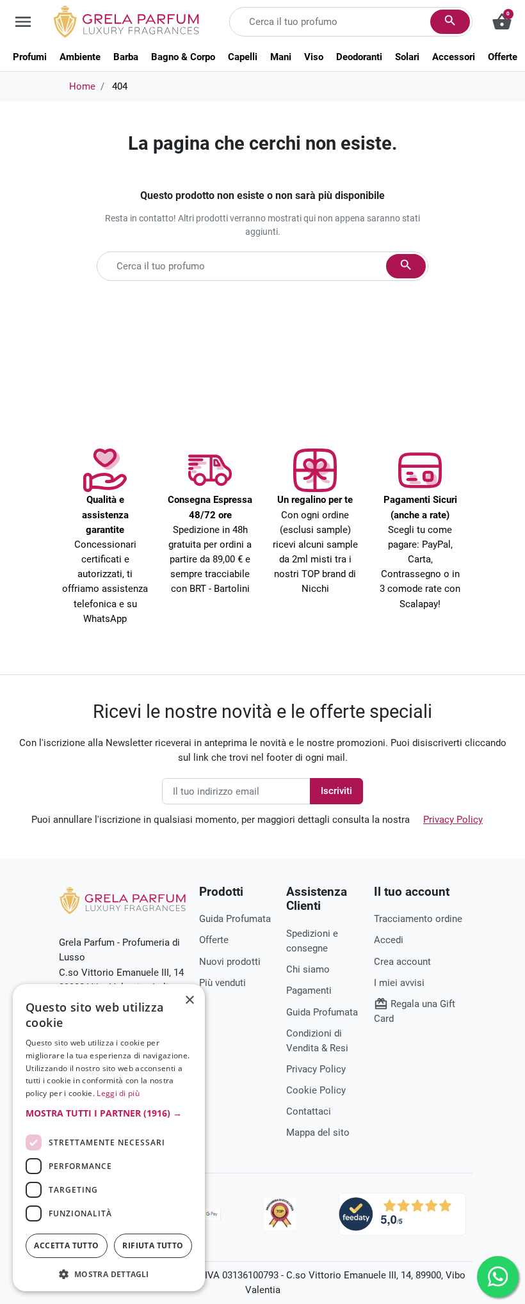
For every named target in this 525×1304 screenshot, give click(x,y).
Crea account (402, 961)
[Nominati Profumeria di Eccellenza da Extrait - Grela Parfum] (280, 1214)
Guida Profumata (235, 919)
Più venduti (222, 983)
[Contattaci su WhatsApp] (498, 1277)
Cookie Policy (316, 1090)
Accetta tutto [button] (66, 1245)
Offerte (214, 940)
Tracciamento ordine (418, 919)
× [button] (189, 1001)
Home (82, 86)
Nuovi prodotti (230, 961)
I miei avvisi (399, 983)
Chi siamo (308, 969)
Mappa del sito (318, 1132)
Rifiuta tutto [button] (152, 1245)
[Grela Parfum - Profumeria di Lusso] (122, 899)
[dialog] (109, 1137)
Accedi (388, 940)
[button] (109, 1113)
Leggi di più (118, 1093)
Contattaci (308, 1111)
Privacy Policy (453, 819)
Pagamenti (309, 990)
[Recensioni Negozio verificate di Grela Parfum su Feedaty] (402, 1213)
